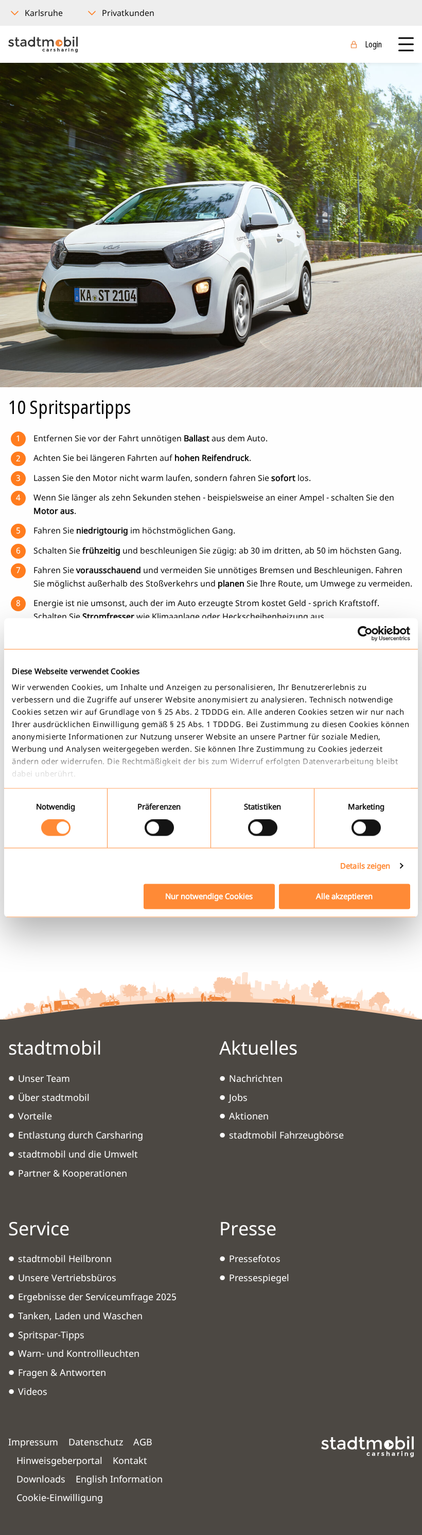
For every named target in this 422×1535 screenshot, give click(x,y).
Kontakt (130, 1460)
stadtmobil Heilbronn (65, 1258)
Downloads (40, 1479)
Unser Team (44, 1078)
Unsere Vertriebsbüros (67, 1277)
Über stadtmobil (54, 1097)
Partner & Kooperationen (72, 1173)
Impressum (33, 1441)
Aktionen (249, 1116)
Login (373, 44)
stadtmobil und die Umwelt (78, 1154)
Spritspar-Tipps (51, 1335)
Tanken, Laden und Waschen (80, 1315)
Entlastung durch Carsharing (80, 1135)
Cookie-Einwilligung (59, 1497)
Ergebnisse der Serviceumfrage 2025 (97, 1296)
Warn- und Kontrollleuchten (78, 1353)
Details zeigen (365, 866)
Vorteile (35, 1116)
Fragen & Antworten (62, 1372)
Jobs (238, 1097)
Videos (32, 1391)
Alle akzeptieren (344, 896)
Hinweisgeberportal (59, 1460)
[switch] (159, 828)
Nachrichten (256, 1078)
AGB (142, 1441)
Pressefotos (254, 1258)
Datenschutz (95, 1441)
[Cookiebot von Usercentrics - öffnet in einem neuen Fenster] (365, 633)
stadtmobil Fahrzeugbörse (286, 1135)
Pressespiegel (259, 1277)
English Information (119, 1479)
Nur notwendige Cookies (209, 896)
